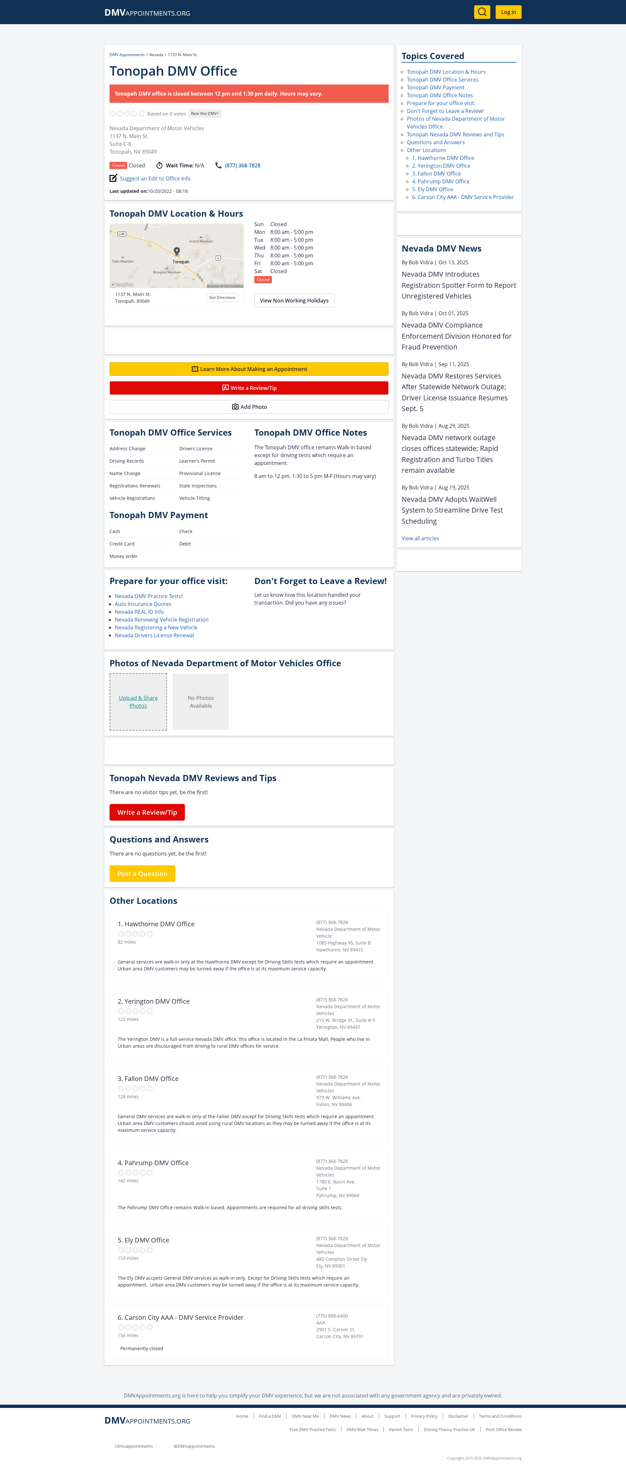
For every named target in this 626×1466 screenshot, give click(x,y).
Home (242, 1416)
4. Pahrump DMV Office (441, 181)
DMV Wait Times (362, 1429)
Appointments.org (147, 13)
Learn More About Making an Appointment (253, 369)
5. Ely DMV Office (432, 189)
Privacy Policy (424, 1416)
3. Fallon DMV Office (436, 173)
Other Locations (426, 150)
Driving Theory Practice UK (449, 1429)
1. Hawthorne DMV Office (443, 158)
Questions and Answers (436, 142)
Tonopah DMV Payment (436, 87)
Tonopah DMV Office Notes (440, 95)
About (368, 1416)
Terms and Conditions (500, 1416)
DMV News (340, 1416)
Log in (508, 12)
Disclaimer (458, 1416)
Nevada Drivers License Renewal (154, 635)
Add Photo (254, 406)
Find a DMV (270, 1416)
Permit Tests (401, 1429)
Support (392, 1416)
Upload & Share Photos (138, 701)
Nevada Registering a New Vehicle (156, 627)
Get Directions (222, 297)
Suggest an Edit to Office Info (155, 178)
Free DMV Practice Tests (313, 1429)
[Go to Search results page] (482, 12)
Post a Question (142, 873)
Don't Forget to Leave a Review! (445, 111)
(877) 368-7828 (243, 165)
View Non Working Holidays (294, 300)
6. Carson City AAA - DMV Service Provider (463, 197)
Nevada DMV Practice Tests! (149, 596)
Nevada (156, 54)
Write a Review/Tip (254, 388)
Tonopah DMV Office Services (443, 79)
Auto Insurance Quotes (143, 604)
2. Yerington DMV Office (441, 165)
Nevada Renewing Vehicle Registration (162, 619)
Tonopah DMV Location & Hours (446, 71)
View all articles (420, 538)
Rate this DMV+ (205, 113)
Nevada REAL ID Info (139, 611)
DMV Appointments (127, 54)
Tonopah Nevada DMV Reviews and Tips (455, 134)
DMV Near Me (305, 1416)
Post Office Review (504, 1429)
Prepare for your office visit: (441, 103)
